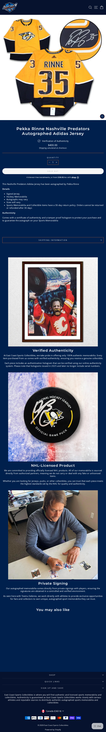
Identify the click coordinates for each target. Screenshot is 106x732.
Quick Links (52, 681)
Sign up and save (52, 688)
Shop (52, 675)
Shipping (43, 148)
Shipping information (53, 240)
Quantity (53, 157)
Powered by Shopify (53, 729)
